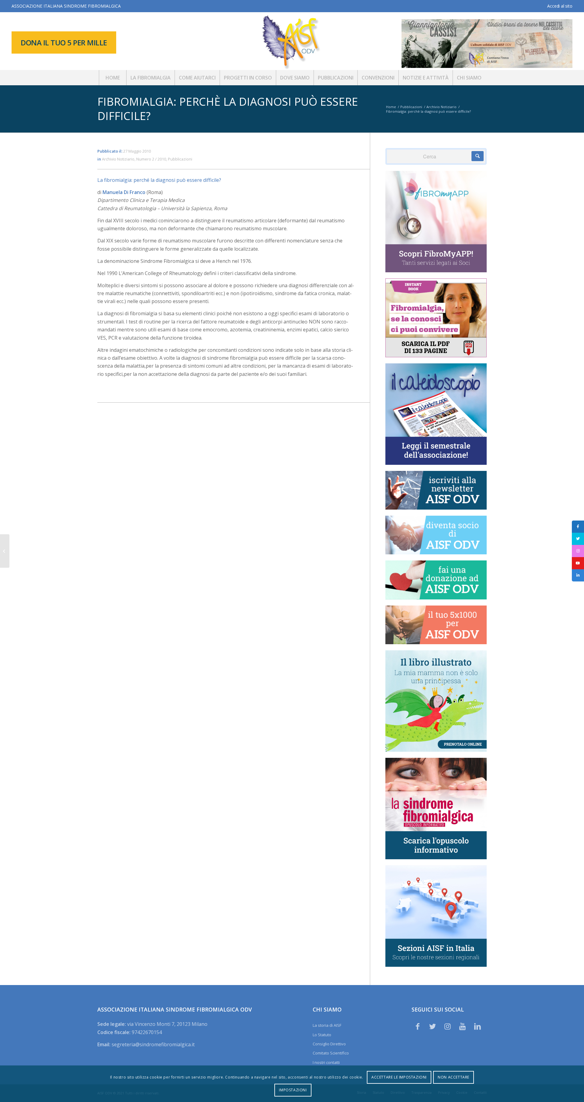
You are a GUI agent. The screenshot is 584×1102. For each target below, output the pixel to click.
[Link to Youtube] (463, 1026)
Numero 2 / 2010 (151, 159)
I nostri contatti (326, 1062)
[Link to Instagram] (447, 1026)
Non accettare (453, 1077)
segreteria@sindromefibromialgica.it (153, 1044)
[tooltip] (578, 527)
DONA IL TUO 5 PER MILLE (64, 42)
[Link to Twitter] (432, 1026)
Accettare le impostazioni (399, 1077)
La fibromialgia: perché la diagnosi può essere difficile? (159, 180)
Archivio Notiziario (118, 159)
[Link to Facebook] (418, 1026)
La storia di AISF (327, 1025)
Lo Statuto (322, 1034)
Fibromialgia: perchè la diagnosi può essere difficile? (227, 108)
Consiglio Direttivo (329, 1044)
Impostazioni (293, 1090)
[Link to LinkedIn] (477, 1026)
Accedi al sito (559, 6)
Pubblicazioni (180, 159)
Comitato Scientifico (331, 1053)
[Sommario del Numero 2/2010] (4, 551)
